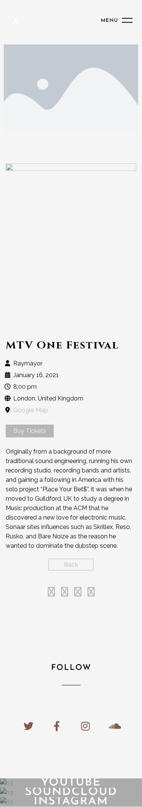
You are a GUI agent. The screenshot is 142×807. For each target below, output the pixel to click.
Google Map (30, 410)
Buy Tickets (29, 430)
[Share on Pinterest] (91, 593)
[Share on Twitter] (64, 593)
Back (71, 564)
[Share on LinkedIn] (77, 593)
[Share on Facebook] (51, 593)
